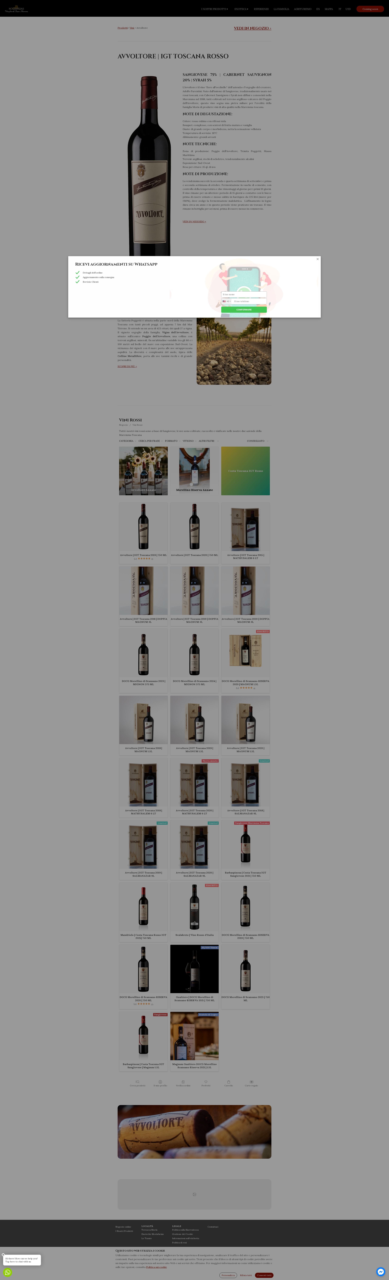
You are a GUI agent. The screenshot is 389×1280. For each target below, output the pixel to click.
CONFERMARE (244, 309)
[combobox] (226, 301)
